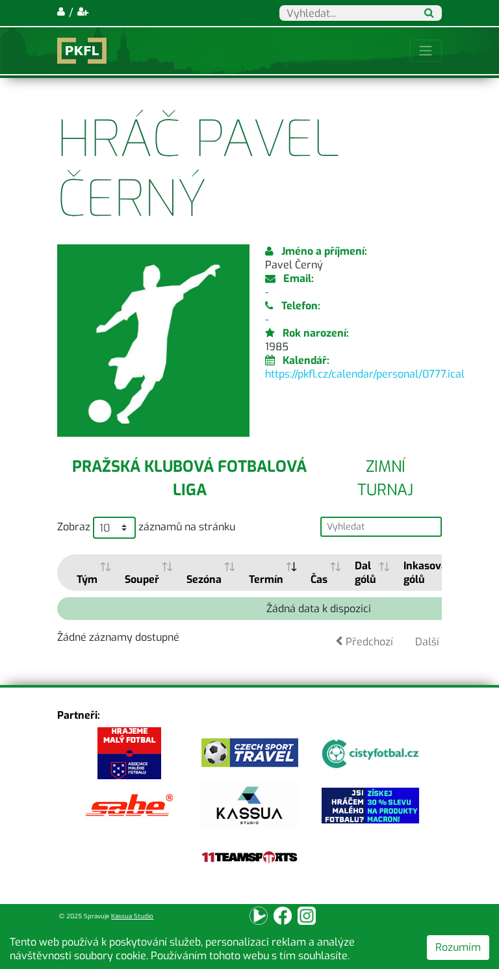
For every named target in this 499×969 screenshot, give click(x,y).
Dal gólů (365, 572)
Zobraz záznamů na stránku (146, 527)
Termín (266, 579)
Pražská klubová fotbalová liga (189, 478)
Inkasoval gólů (426, 572)
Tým (87, 579)
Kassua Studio (132, 916)
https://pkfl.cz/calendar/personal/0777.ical (365, 374)
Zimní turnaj (385, 478)
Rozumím (458, 947)
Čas (319, 579)
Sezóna (204, 579)
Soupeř (142, 579)
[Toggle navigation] (425, 51)
